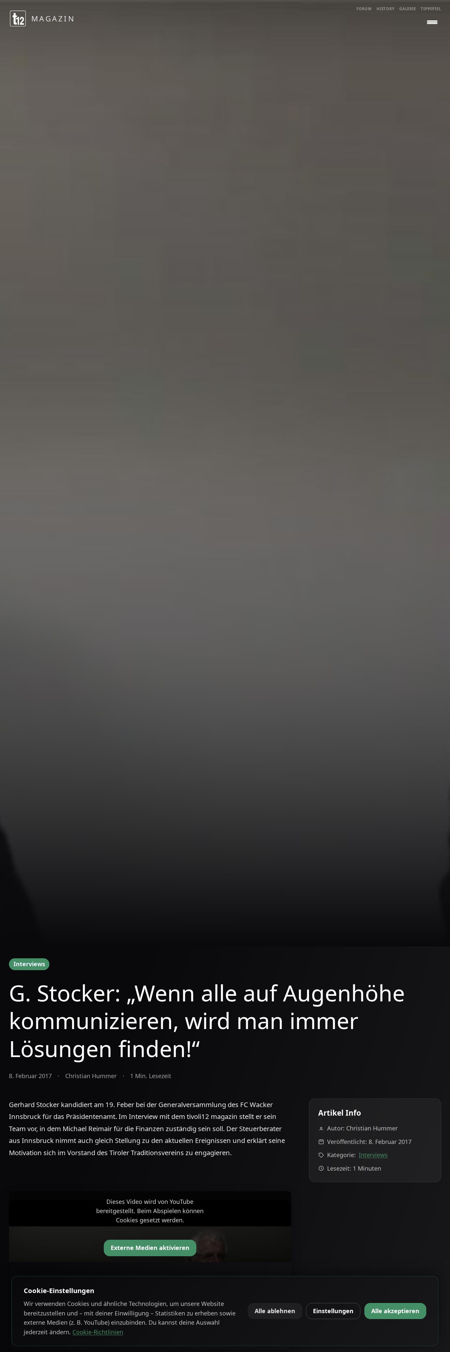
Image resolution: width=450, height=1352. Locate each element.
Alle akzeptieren (395, 1311)
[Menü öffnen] (432, 22)
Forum (364, 8)
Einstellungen (333, 1311)
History (386, 8)
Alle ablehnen (275, 1311)
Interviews (29, 964)
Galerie (407, 8)
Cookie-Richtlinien (97, 1332)
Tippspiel (431, 8)
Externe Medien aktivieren (150, 1248)
